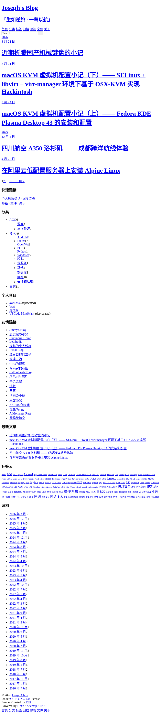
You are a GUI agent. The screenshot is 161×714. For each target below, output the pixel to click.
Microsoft (5, 482)
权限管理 (123, 492)
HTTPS (48, 479)
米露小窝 (15, 400)
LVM (99, 479)
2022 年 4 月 (17, 598)
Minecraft (13, 482)
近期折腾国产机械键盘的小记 (42, 52)
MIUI (132, 479)
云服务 (22, 263)
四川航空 (27, 492)
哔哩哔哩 (18, 492)
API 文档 (29, 198)
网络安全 (45, 497)
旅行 (88, 492)
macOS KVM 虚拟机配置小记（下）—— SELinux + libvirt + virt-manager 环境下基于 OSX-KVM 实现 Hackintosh (73, 83)
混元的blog (16, 409)
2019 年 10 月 (18, 655)
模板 (130, 492)
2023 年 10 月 (18, 566)
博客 (150, 486)
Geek (15, 479)
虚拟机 (82, 497)
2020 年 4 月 (17, 641)
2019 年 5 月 (17, 664)
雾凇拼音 (131, 497)
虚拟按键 (74, 497)
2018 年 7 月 (17, 669)
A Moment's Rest (20, 413)
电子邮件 (6, 497)
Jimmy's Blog (17, 329)
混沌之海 (15, 359)
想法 (49, 492)
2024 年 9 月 (17, 542)
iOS (19, 258)
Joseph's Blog (20, 7)
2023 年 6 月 (17, 570)
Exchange (133, 474)
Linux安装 (121, 479)
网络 (20, 277)
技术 (12, 233)
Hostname (56, 479)
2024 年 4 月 (17, 561)
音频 (148, 497)
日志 (12, 286)
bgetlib (13, 310)
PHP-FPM (87, 482)
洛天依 (142, 492)
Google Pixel (33, 479)
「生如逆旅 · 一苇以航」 (27, 19)
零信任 (123, 497)
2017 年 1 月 (17, 683)
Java (73, 479)
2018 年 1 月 (17, 674)
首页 (5, 29)
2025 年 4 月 (17, 523)
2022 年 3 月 (17, 603)
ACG (12, 219)
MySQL (21, 482)
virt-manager (93, 487)
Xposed (49, 487)
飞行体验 (155, 497)
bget (12, 306)
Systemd (135, 482)
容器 (39, 492)
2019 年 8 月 (17, 660)
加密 (143, 486)
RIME (105, 482)
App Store (38, 474)
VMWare (155, 482)
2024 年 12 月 (18, 537)
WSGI (20, 487)
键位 (106, 497)
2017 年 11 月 (18, 679)
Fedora (146, 474)
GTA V (9, 479)
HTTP (42, 479)
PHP (20, 248)
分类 (12, 29)
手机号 (55, 492)
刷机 (138, 487)
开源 (44, 492)
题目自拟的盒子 (20, 354)
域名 (34, 492)
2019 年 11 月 (18, 650)
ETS (127, 474)
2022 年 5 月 (17, 594)
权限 (116, 492)
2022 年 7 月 (17, 589)
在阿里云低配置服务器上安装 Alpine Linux (61, 170)
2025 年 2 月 (17, 528)
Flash (152, 474)
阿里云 (116, 497)
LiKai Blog (16, 350)
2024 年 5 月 (17, 556)
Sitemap (32, 706)
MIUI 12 (139, 479)
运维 (101, 497)
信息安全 (124, 486)
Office (65, 482)
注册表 (135, 492)
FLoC (140, 474)
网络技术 (56, 496)
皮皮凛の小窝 (18, 334)
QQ (100, 482)
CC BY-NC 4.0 (20, 698)
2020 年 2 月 (17, 646)
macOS (84, 487)
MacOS (151, 479)
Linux (21, 241)
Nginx (34, 482)
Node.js (48, 482)
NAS (27, 482)
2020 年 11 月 (18, 627)
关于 (47, 29)
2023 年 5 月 (17, 575)
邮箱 (33, 29)
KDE (87, 479)
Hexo (20, 706)
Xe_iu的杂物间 (19, 405)
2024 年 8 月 (17, 547)
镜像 (110, 497)
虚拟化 (67, 497)
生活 (155, 491)
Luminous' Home (20, 338)
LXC (104, 479)
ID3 (69, 479)
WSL (26, 487)
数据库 (22, 272)
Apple (44, 474)
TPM (142, 482)
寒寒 (12, 391)
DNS (88, 474)
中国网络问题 (105, 487)
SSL (128, 482)
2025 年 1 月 (17, 533)
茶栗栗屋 (15, 381)
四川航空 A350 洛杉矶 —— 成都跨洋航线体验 (65, 148)
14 (11, 181)
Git (19, 479)
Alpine (20, 474)
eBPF (63, 487)
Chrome (71, 474)
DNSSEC (95, 474)
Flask (4, 479)
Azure (60, 474)
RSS (42, 706)
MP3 (145, 479)
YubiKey (56, 487)
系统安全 (24, 497)
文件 (40, 29)
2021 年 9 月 (17, 613)
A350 (4, 474)
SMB (118, 482)
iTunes (72, 487)
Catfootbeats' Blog (20, 372)
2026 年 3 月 (17, 514)
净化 (133, 487)
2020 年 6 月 (17, 631)
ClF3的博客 (17, 363)
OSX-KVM (56, 482)
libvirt (78, 487)
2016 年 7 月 (17, 688)
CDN (65, 474)
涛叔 (12, 386)
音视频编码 (25, 282)
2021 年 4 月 (17, 617)
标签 (19, 29)
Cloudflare (81, 474)
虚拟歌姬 (23, 229)
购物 (96, 497)
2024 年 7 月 (17, 551)
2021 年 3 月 (17, 622)
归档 (26, 29)
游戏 (20, 224)
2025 (5, 132)
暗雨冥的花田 (18, 368)
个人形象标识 (11, 198)
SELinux (111, 482)
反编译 (10, 492)
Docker (121, 474)
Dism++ (110, 474)
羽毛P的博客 (18, 376)
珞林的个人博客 (20, 346)
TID (28, 702)
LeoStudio (15, 341)
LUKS (93, 478)
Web (30, 487)
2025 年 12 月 (18, 518)
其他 (20, 267)
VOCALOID (7, 487)
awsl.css (14, 303)
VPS (15, 487)
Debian (103, 474)
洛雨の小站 (17, 395)
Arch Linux (52, 474)
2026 (5, 37)
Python (21, 251)
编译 (31, 497)
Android (22, 237)
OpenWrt (23, 244)
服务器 (101, 491)
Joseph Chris (20, 695)
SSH (123, 482)
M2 (127, 479)
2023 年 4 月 (17, 580)
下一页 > (19, 181)
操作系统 (71, 492)
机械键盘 (109, 492)
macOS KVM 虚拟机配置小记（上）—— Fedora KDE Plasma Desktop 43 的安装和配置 (68, 448)
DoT (116, 474)
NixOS (41, 482)
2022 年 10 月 (18, 584)
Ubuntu (147, 482)
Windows (23, 255)
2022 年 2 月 (17, 608)
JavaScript (80, 479)
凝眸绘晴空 (17, 418)
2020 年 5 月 (17, 636)
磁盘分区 (15, 497)
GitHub (24, 479)
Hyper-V (64, 479)
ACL (15, 474)
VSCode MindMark (21, 313)
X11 (44, 487)
